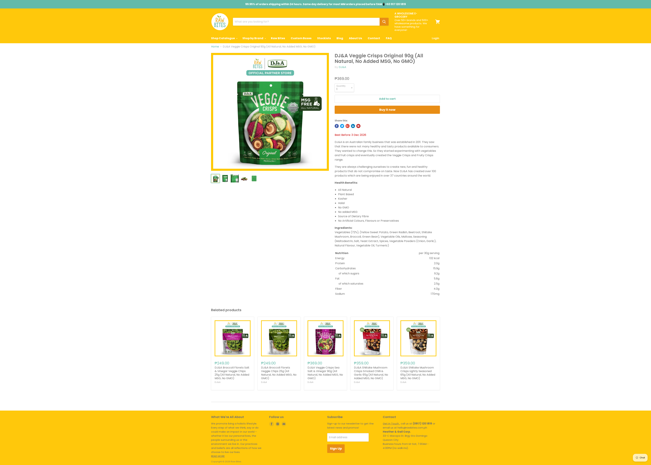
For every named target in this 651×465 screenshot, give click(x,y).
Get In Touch (391, 423)
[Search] (384, 22)
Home (215, 46)
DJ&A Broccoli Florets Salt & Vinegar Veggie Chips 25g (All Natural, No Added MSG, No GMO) (232, 373)
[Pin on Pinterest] (358, 126)
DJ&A (342, 67)
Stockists (324, 38)
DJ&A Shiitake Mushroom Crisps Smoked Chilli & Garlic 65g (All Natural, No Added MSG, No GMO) (371, 373)
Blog (340, 38)
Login (435, 38)
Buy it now (387, 110)
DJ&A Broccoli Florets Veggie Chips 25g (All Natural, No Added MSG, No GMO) (279, 373)
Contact (374, 38)
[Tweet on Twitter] (342, 126)
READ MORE (218, 456)
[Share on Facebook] (337, 126)
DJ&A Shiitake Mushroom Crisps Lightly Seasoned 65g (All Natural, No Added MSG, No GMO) (417, 373)
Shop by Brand (253, 38)
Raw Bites (278, 38)
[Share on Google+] (348, 126)
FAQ (389, 38)
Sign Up (336, 448)
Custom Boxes (301, 38)
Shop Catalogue (223, 38)
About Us (355, 38)
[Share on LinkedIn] (353, 126)
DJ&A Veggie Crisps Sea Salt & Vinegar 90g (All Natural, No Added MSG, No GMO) (325, 373)
